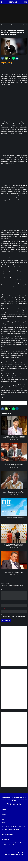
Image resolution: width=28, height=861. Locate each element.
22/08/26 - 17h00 (14, 547)
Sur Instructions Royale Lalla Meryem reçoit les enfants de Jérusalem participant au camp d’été (14, 437)
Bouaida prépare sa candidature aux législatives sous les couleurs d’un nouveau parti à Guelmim (14, 491)
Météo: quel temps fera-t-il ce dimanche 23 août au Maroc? (14, 518)
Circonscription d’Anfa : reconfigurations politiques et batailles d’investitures (14, 545)
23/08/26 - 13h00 (14, 467)
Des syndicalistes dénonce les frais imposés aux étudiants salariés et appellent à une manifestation (14, 464)
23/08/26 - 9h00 (14, 521)
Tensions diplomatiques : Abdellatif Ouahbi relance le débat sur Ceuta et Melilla (14, 571)
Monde (10, 28)
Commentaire (4, 589)
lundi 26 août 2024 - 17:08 (6, 64)
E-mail (3, 609)
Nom (2, 603)
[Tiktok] (17, 804)
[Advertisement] (14, 402)
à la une (4, 28)
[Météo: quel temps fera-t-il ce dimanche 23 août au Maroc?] (14, 507)
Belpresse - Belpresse (7, 62)
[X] (20, 804)
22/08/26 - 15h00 (14, 574)
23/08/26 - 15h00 (14, 439)
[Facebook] (7, 804)
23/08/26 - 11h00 (14, 494)
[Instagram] (14, 804)
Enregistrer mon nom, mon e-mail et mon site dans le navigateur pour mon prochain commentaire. (14, 615)
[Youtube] (10, 804)
